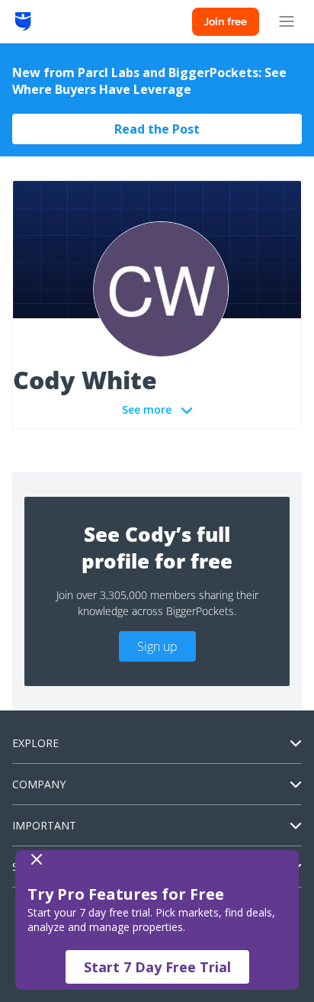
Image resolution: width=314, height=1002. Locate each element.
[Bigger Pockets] (23, 21)
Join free (225, 21)
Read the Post (157, 129)
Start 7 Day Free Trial (157, 967)
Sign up (157, 646)
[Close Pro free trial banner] (153, 859)
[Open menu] (286, 21)
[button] (157, 920)
